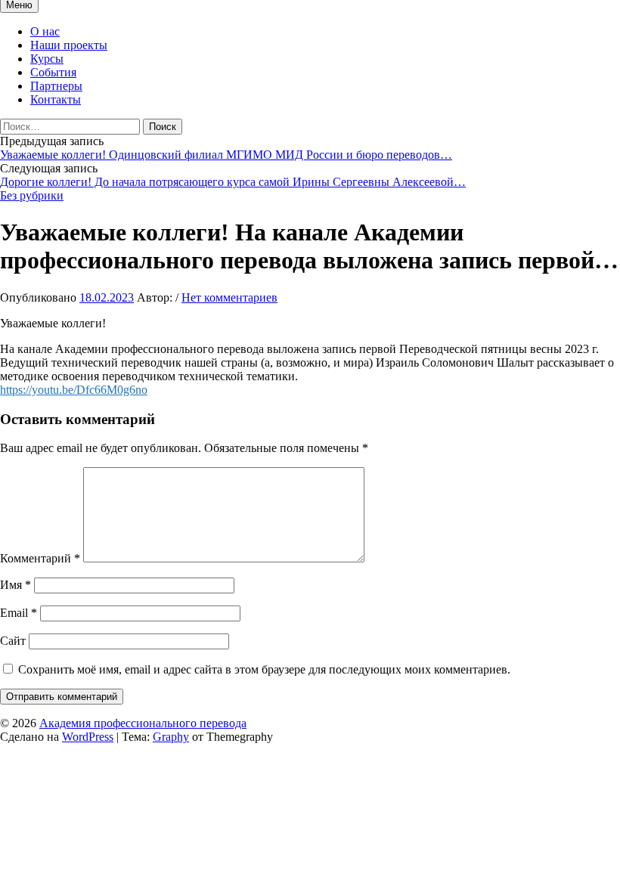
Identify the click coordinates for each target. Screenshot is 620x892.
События (53, 72)
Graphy (171, 736)
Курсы (47, 58)
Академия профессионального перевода (142, 723)
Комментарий (40, 558)
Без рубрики (32, 195)
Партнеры (56, 85)
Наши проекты (68, 45)
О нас (45, 31)
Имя (15, 584)
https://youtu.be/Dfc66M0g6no (73, 389)
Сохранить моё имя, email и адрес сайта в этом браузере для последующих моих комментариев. (264, 669)
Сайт (13, 640)
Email (18, 612)
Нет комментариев (229, 297)
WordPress (87, 736)
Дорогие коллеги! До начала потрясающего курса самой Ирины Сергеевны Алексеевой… (233, 181)
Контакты (55, 99)
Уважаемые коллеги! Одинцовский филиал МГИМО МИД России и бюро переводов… (226, 154)
